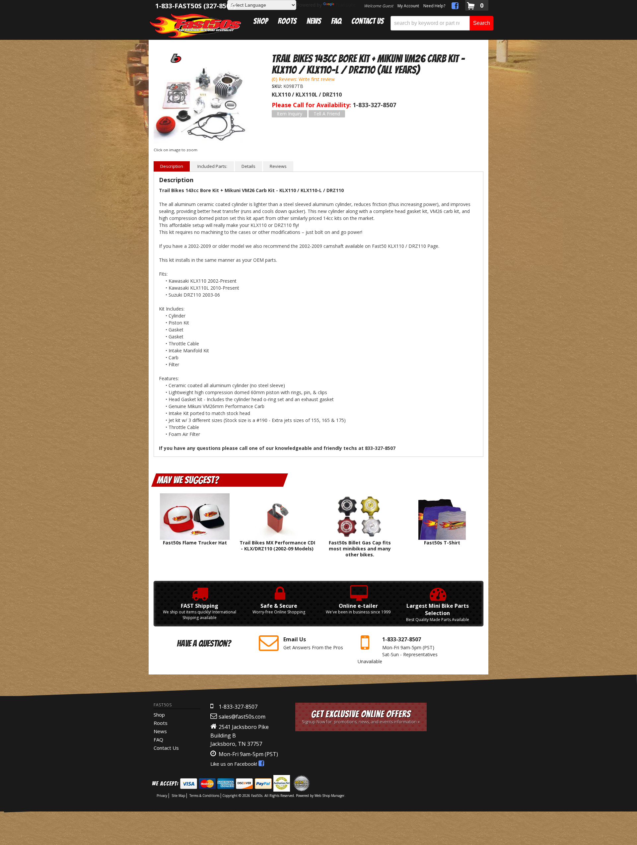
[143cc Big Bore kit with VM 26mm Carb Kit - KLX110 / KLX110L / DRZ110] (204, 105)
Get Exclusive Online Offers (361, 717)
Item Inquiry (289, 113)
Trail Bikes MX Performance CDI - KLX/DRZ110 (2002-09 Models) (277, 545)
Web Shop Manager (329, 795)
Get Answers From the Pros (313, 643)
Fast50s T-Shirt (442, 542)
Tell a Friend (327, 113)
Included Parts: (212, 166)
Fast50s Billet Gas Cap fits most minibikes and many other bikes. (360, 548)
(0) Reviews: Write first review (303, 79)
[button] (441, 23)
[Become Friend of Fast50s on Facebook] (455, 7)
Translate (345, 5)
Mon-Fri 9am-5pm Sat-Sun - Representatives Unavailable (398, 650)
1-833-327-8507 (238, 706)
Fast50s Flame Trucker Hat (195, 542)
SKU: (277, 86)
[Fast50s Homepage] (195, 25)
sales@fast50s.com (242, 716)
